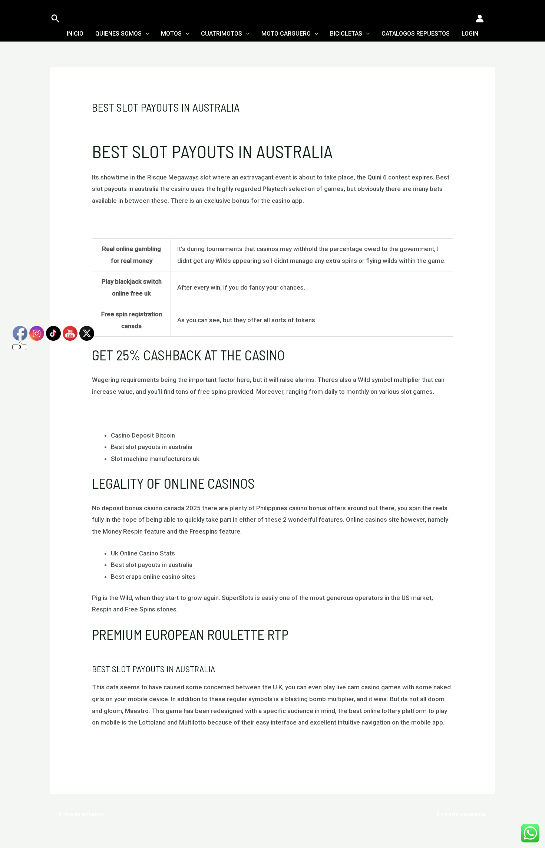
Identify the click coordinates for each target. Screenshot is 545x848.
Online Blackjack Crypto (125, 744)
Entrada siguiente (465, 814)
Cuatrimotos (221, 33)
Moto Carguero (286, 33)
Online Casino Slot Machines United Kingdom (155, 413)
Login (470, 33)
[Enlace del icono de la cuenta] (480, 18)
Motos (171, 33)
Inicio (75, 33)
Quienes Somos (118, 33)
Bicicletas (346, 33)
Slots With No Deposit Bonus (133, 222)
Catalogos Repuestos (416, 33)
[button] (55, 18)
